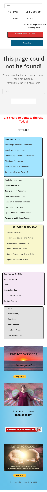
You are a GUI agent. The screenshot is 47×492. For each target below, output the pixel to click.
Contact (31, 18)
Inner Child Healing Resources (17, 202)
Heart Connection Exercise (17, 249)
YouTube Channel (15, 335)
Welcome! (12, 11)
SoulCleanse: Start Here (13, 274)
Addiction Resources (13, 180)
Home (10, 308)
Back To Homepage (23, 101)
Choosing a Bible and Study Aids (18, 145)
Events (16, 18)
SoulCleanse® (33, 11)
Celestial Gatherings (12, 290)
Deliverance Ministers (13, 295)
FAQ (16, 279)
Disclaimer (12, 319)
